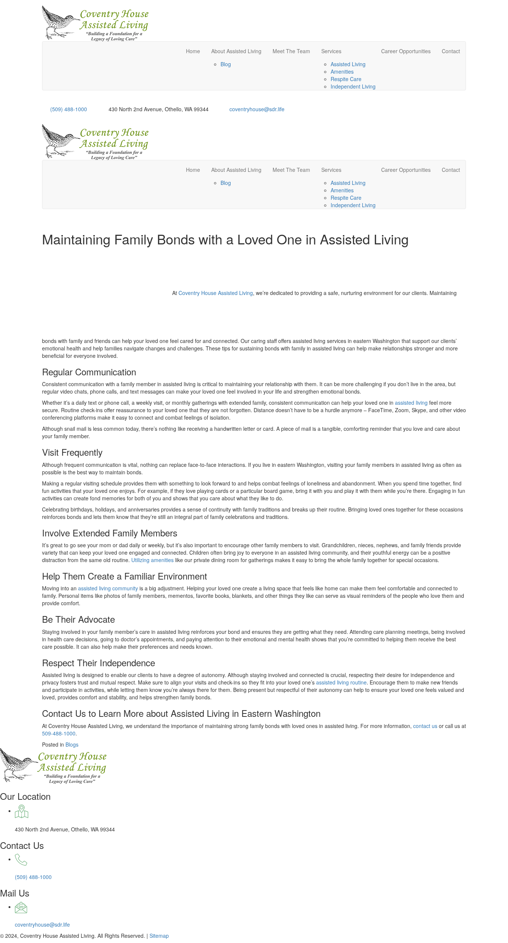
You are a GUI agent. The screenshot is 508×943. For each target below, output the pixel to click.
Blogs (71, 744)
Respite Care (346, 79)
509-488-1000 (58, 733)
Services (331, 51)
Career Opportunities (406, 51)
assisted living (411, 402)
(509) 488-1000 (68, 109)
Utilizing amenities (152, 560)
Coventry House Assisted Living (216, 292)
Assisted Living (348, 64)
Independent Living (353, 86)
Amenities (342, 71)
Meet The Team (291, 51)
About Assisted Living (236, 51)
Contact (451, 51)
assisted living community (108, 588)
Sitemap (159, 935)
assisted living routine (341, 682)
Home (193, 51)
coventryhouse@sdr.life (256, 109)
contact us (425, 725)
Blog (226, 64)
